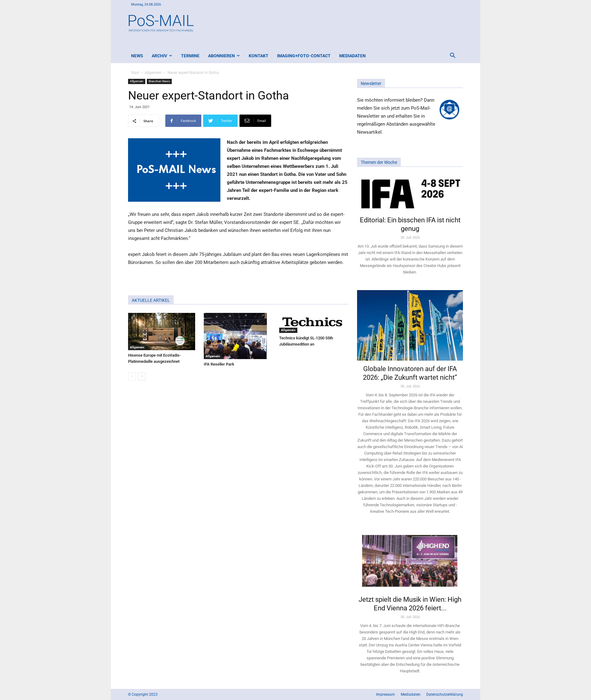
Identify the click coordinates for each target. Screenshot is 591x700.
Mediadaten (352, 55)
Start (135, 73)
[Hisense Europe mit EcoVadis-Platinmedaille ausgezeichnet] (162, 331)
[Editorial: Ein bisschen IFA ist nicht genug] (410, 193)
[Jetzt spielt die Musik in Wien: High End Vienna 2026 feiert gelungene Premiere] (410, 560)
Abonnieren (221, 55)
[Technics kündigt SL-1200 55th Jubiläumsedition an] (313, 323)
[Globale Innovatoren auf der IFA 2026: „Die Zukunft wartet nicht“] (410, 325)
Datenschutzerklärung (444, 694)
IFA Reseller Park (219, 364)
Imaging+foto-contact (304, 55)
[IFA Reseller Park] (238, 336)
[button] (452, 56)
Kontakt (258, 55)
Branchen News (159, 81)
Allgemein (153, 73)
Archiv (159, 55)
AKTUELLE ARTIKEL (151, 300)
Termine (190, 55)
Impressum (385, 694)
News (137, 55)
